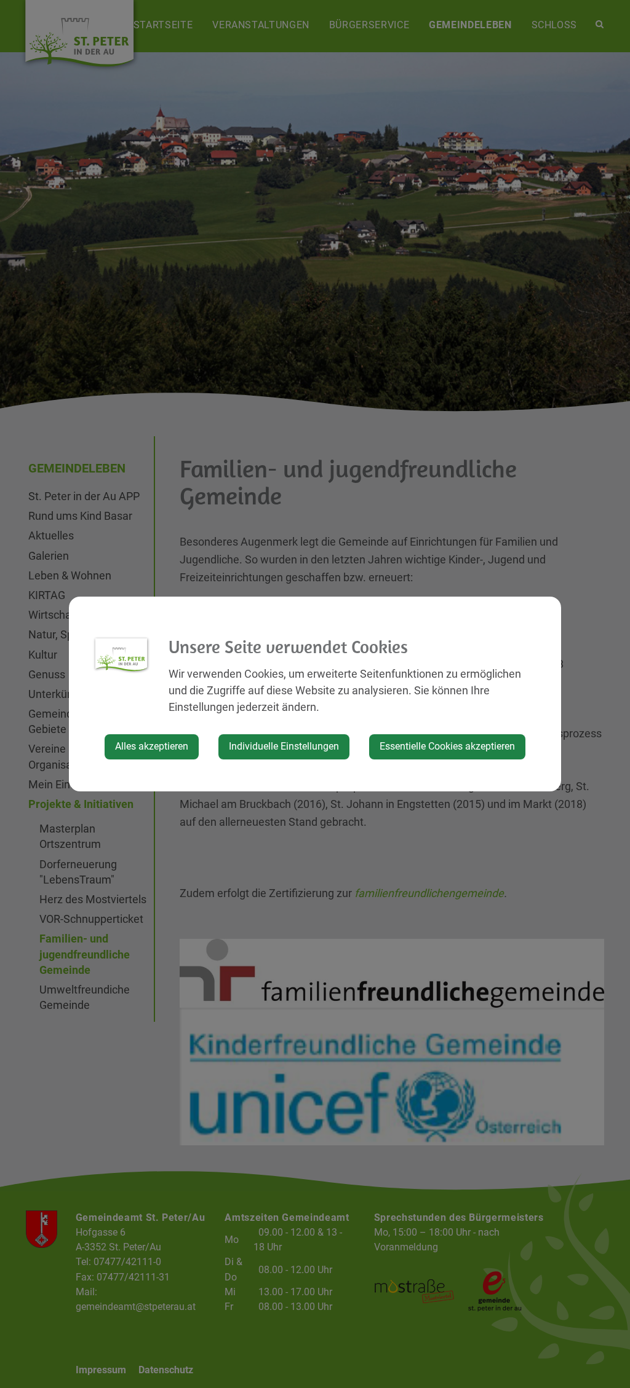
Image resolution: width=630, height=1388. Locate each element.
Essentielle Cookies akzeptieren (447, 746)
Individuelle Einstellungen (284, 746)
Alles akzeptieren (151, 746)
